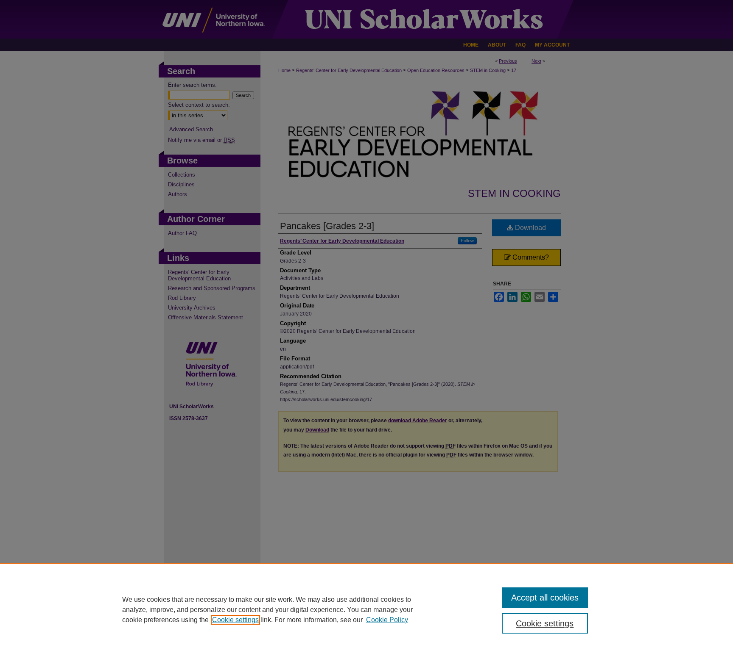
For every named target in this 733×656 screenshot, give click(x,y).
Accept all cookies (545, 597)
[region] (366, 609)
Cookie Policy (387, 619)
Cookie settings (235, 619)
